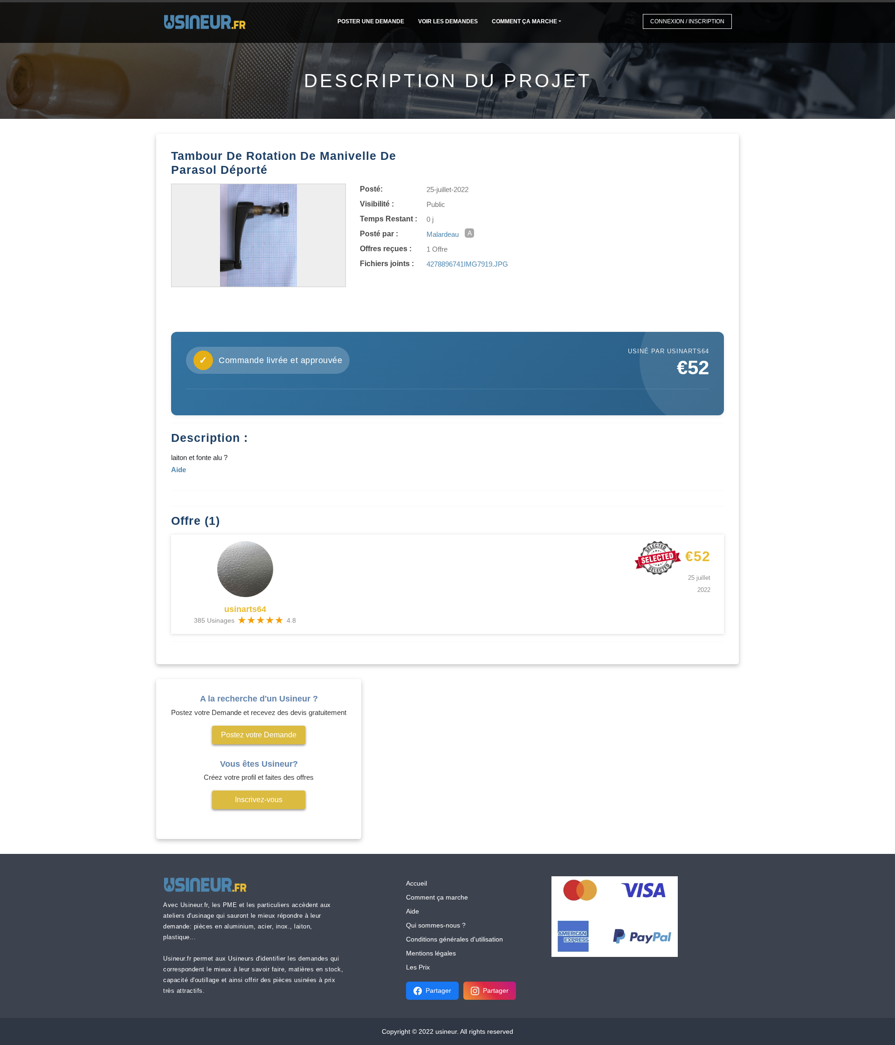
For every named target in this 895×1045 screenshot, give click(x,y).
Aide (412, 911)
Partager (438, 990)
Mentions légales (431, 953)
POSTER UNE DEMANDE (370, 21)
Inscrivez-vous (258, 800)
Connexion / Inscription (687, 21)
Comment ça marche (524, 21)
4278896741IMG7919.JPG (467, 264)
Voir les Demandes (448, 21)
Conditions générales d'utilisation (454, 939)
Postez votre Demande (258, 735)
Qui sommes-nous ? (436, 925)
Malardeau (443, 234)
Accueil (416, 883)
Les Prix (418, 967)
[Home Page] (207, 21)
